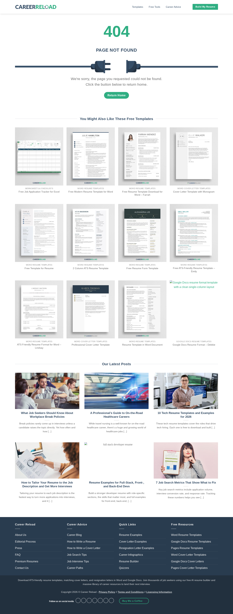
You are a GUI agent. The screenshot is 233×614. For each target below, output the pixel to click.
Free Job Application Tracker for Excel (39, 191)
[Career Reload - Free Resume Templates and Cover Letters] (36, 7)
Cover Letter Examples (133, 541)
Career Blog (74, 534)
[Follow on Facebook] (78, 600)
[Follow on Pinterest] (94, 600)
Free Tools (154, 6)
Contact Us (21, 567)
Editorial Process (25, 541)
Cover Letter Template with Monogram (194, 191)
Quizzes (124, 567)
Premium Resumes (26, 561)
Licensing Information (159, 592)
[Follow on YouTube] (111, 600)
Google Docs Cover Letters (187, 561)
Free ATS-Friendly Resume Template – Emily (194, 270)
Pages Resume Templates (187, 548)
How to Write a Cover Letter (83, 548)
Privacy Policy (107, 592)
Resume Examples (130, 534)
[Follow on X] (89, 600)
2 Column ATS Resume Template (90, 268)
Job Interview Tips (78, 561)
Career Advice (173, 6)
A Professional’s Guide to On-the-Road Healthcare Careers (116, 414)
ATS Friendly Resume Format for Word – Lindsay (39, 346)
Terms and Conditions (131, 592)
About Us (20, 534)
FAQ (17, 554)
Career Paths (75, 567)
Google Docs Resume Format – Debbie (194, 344)
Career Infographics (131, 554)
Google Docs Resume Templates (191, 541)
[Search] (188, 6)
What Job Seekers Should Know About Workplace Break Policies (47, 414)
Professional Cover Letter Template (91, 344)
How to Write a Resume (81, 541)
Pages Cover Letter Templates (189, 567)
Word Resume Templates (186, 534)
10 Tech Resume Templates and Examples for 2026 (186, 414)
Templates (137, 6)
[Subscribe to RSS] (100, 600)
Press (18, 548)
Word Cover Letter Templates (188, 554)
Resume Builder (129, 561)
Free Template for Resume (39, 268)
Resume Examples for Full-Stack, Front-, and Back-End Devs (116, 484)
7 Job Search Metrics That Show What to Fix (186, 482)
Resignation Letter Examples (136, 548)
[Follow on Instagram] (83, 600)
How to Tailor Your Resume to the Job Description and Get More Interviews (47, 484)
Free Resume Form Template (142, 268)
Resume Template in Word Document (142, 344)
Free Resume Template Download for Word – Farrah (142, 193)
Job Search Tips (77, 554)
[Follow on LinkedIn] (105, 600)
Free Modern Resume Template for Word (90, 191)
